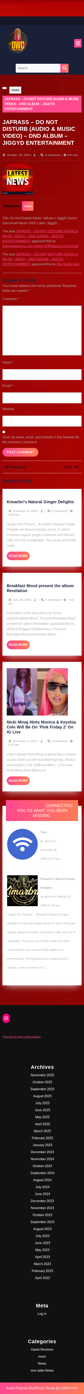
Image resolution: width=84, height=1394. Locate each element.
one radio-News (42, 1370)
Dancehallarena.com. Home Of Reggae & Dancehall (40, 246)
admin (48, 841)
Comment (10, 299)
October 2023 (42, 1215)
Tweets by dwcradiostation (21, 1037)
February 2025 (42, 1138)
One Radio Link (67, 264)
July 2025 (42, 1103)
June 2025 (42, 1110)
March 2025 (42, 1131)
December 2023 (42, 1201)
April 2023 (42, 1257)
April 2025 (42, 1124)
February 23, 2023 (25, 511)
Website (8, 409)
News (42, 1363)
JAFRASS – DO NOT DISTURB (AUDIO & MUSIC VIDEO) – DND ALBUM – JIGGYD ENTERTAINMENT (40, 236)
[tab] (78, 43)
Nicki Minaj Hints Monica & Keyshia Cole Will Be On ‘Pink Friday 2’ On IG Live (41, 727)
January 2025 (42, 1145)
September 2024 (42, 1173)
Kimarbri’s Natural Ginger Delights (40, 502)
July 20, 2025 (22, 599)
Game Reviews (42, 1349)
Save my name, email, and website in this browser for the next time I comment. (40, 439)
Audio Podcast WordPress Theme (30, 1388)
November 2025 (42, 1075)
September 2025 (42, 1089)
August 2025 (42, 1096)
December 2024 (42, 1152)
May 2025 (42, 1117)
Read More (19, 557)
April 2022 (42, 1278)
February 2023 (42, 1271)
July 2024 (42, 1187)
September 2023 (42, 1222)
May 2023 (42, 1250)
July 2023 (42, 1236)
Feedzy (74, 1389)
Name (7, 362)
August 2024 (42, 1180)
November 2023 (42, 1208)
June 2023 (42, 1243)
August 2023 (42, 1229)
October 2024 (42, 1166)
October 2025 (42, 1082)
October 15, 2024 (18, 155)
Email (7, 385)
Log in (42, 1313)
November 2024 (42, 1159)
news (15, 90)
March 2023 (42, 1264)
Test (43, 832)
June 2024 (42, 1194)
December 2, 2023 (25, 741)
